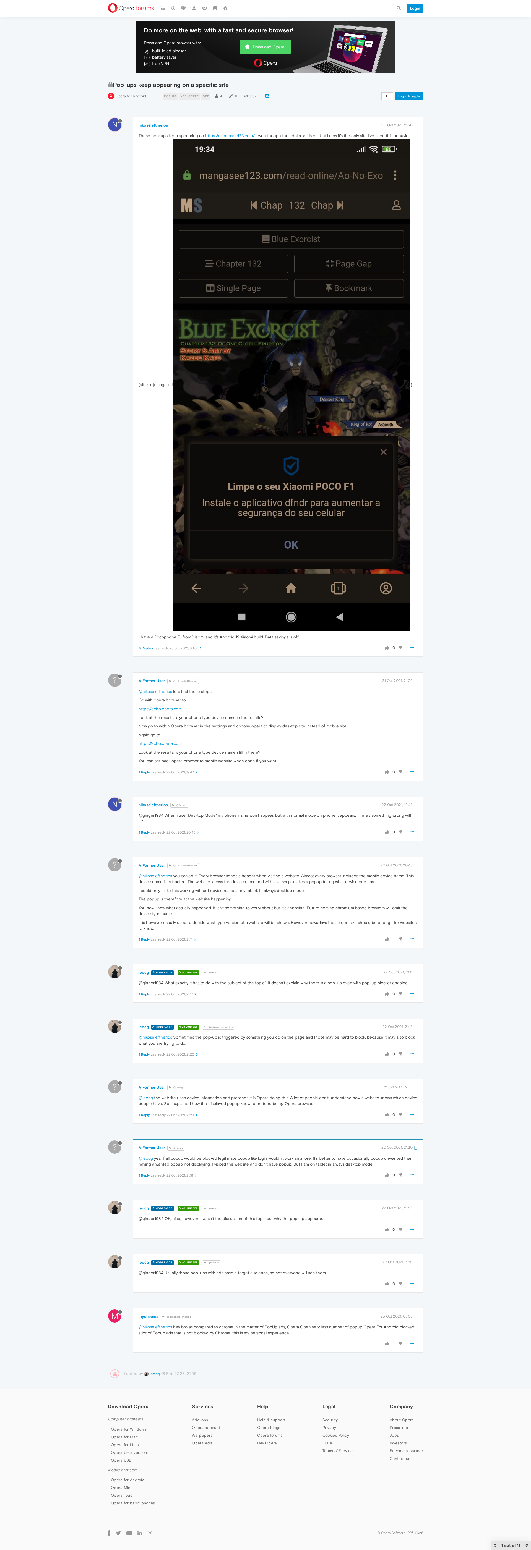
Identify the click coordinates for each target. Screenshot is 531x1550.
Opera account (206, 1427)
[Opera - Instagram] (150, 1533)
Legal (329, 1406)
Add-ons (200, 1420)
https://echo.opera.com (160, 708)
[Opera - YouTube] (129, 1533)
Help (262, 1406)
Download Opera (268, 46)
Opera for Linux (125, 1444)
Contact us (400, 1458)
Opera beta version (129, 1452)
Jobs (394, 1435)
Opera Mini (121, 1487)
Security (330, 1420)
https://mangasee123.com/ (230, 135)
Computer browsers (125, 1419)
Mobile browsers (122, 1470)
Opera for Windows (128, 1429)
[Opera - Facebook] (109, 1532)
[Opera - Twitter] (118, 1533)
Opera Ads (202, 1443)
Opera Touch (123, 1495)
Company (401, 1406)
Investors (398, 1443)
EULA (327, 1443)
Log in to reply (409, 96)
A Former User (152, 681)
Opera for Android (131, 96)
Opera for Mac (124, 1437)
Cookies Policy (335, 1435)
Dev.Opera (267, 1443)
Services (202, 1406)
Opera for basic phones (133, 1503)
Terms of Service (337, 1451)
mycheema (148, 1316)
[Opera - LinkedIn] (140, 1533)
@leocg (178, 1087)
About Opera (402, 1420)
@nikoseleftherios (185, 681)
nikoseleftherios (153, 125)
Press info (399, 1427)
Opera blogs (268, 1427)
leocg (144, 972)
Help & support (271, 1420)
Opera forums (270, 1435)
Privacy (329, 1427)
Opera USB (121, 1460)
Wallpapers (202, 1435)
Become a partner (406, 1451)
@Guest (181, 805)
